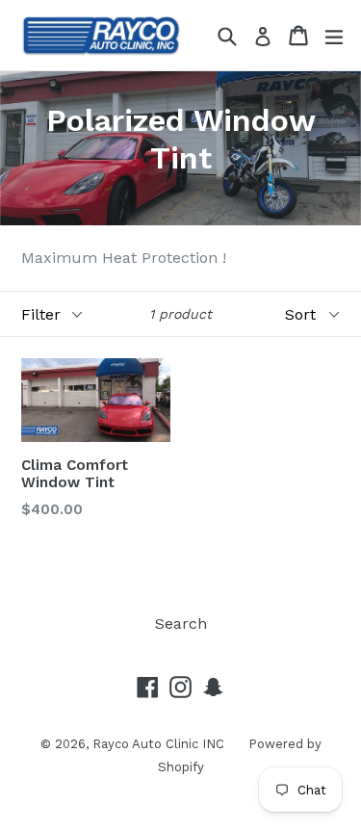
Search (181, 623)
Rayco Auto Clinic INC (158, 744)
